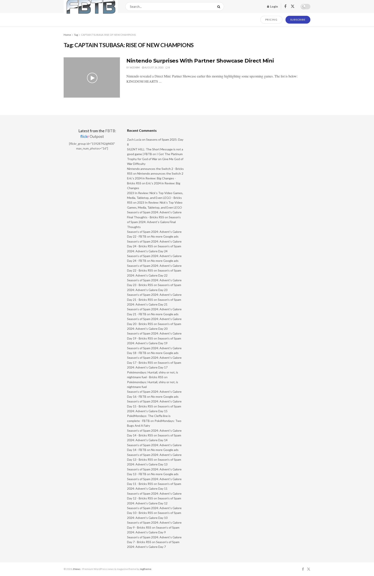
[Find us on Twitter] (293, 6)
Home (67, 34)
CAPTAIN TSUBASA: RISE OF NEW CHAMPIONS (108, 34)
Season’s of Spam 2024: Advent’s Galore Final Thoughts (154, 222)
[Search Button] (219, 6)
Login (273, 6)
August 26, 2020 (153, 67)
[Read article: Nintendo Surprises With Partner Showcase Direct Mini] (92, 77)
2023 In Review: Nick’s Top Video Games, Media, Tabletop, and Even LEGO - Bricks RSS (155, 197)
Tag (76, 34)
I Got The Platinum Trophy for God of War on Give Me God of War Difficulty (155, 159)
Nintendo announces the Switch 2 (160, 173)
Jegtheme (145, 569)
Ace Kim (135, 67)
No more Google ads (165, 236)
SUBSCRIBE (298, 19)
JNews (77, 569)
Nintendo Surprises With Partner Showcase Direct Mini (200, 61)
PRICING (271, 19)
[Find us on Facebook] (285, 6)
